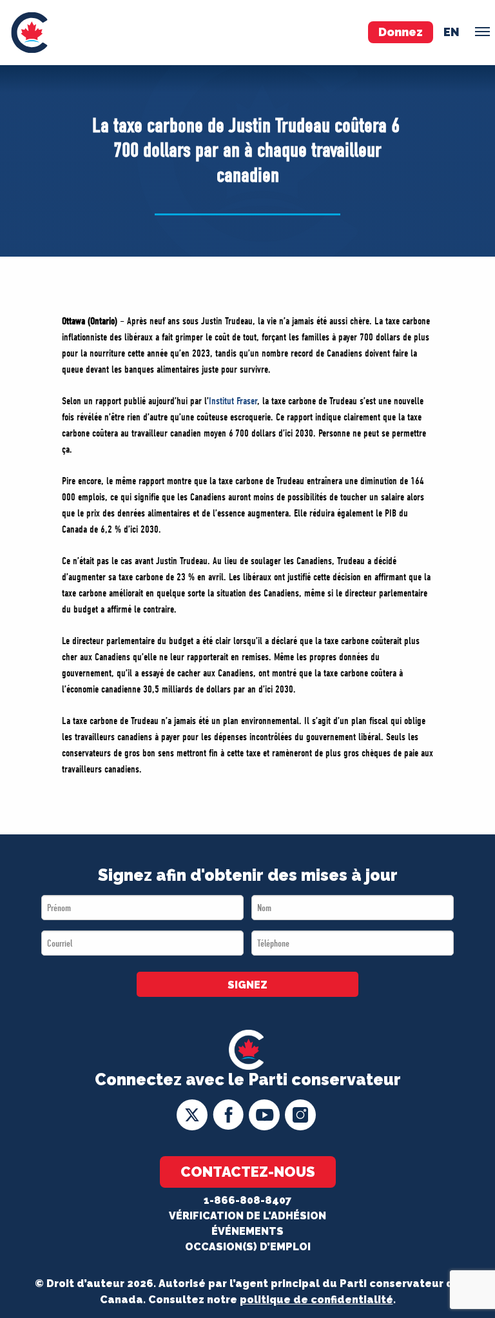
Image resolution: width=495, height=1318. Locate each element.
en (451, 32)
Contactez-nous (247, 1171)
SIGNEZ (247, 985)
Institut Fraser (233, 401)
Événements (247, 1231)
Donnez (400, 32)
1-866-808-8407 (247, 1200)
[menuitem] (29, 32)
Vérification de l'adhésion (247, 1216)
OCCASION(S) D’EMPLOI (248, 1247)
